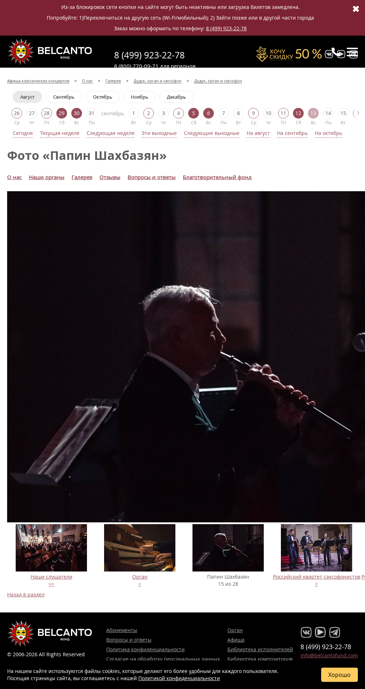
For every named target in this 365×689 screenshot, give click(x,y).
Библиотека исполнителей (260, 649)
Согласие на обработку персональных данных (163, 659)
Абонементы (121, 630)
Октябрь (102, 97)
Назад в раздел (26, 594)
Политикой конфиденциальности (179, 678)
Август (27, 97)
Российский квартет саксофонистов (316, 576)
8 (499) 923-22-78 (226, 28)
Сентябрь (63, 97)
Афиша (236, 639)
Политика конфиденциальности (145, 649)
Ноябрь (139, 97)
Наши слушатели (51, 576)
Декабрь (176, 97)
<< (51, 583)
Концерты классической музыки (50, 52)
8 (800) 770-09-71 (136, 65)
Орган (140, 576)
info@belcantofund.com (329, 655)
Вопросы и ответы (128, 639)
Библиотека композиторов (260, 659)
